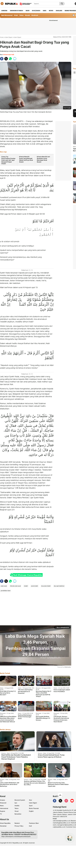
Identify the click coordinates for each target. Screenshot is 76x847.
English (31, 811)
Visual (16, 811)
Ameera (2, 800)
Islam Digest (8, 37)
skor (27, 10)
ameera (4, 10)
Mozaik (27, 15)
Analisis (17, 805)
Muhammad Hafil (8, 54)
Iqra (16, 803)
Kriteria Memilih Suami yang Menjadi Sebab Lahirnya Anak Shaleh (26, 159)
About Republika (5, 823)
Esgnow (2, 811)
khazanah (36, 10)
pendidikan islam (5, 590)
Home (2, 37)
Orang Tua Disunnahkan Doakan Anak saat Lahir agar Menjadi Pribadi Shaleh (8, 160)
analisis (59, 10)
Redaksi (17, 823)
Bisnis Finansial (34, 808)
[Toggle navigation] (2, 3)
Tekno (16, 808)
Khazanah (3, 803)
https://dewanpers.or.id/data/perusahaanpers (16, 836)
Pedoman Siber (34, 823)
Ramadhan (18, 814)
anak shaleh (34, 586)
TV (1, 814)
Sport (30, 805)
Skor (30, 800)
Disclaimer (3, 826)
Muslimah (34, 15)
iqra (44, 10)
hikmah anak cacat (15, 586)
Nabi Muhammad (6, 15)
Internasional (4, 808)
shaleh (26, 586)
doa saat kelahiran (59, 586)
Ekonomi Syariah (16, 10)
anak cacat (4, 586)
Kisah (16, 15)
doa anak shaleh (46, 586)
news (51, 10)
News (2, 805)
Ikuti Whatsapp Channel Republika (28, 575)
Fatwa (21, 15)
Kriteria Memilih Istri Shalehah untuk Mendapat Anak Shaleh (43, 159)
